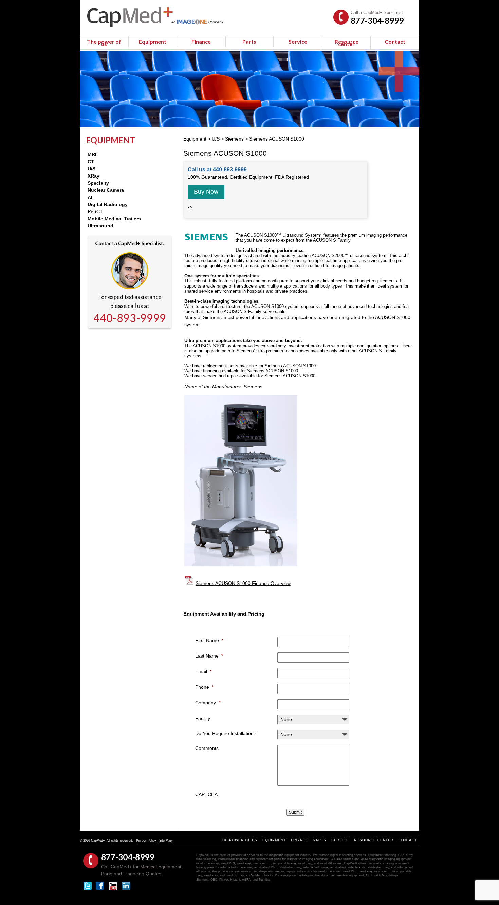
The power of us (104, 42)
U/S (91, 168)
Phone (204, 687)
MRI (92, 154)
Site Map (165, 840)
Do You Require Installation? (225, 733)
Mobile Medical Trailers (114, 218)
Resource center (346, 42)
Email (203, 671)
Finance (201, 41)
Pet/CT (95, 211)
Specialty (98, 183)
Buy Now (206, 191)
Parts (249, 41)
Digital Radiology (108, 204)
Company (207, 702)
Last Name (209, 656)
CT (91, 161)
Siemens (234, 139)
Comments (207, 748)
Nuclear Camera (106, 190)
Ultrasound (100, 225)
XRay (93, 176)
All (91, 197)
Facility (202, 718)
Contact (395, 41)
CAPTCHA (206, 794)
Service (298, 41)
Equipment (152, 41)
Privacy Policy (146, 840)
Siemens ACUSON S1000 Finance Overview (243, 583)
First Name (209, 640)
